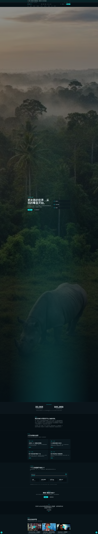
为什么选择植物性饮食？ (37, 209)
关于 (64, 2)
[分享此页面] (96, 532)
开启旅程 (29, 209)
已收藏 (69, 2)
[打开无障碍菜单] (1, 532)
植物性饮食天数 (33, 474)
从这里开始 (67, 2)
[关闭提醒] (69, 1)
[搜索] (60, 4)
